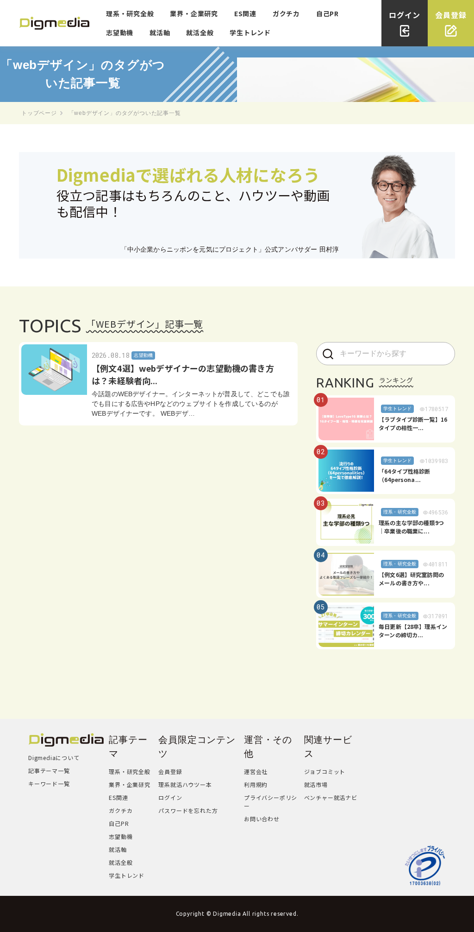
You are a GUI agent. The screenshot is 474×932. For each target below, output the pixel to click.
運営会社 (256, 771)
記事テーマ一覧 (49, 770)
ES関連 (245, 13)
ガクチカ (286, 13)
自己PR (327, 13)
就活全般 (199, 32)
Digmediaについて (54, 757)
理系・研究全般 (130, 13)
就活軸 (160, 32)
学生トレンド (250, 32)
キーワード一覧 (49, 783)
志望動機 (119, 32)
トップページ (39, 113)
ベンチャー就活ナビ (330, 797)
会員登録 (170, 771)
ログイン (170, 797)
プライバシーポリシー (270, 801)
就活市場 (316, 784)
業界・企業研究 (194, 13)
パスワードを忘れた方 (188, 810)
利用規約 (256, 784)
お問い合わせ (262, 819)
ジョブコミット (325, 771)
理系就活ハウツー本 (185, 784)
